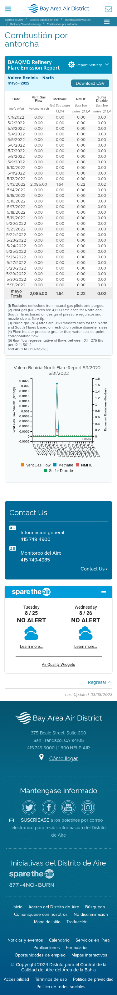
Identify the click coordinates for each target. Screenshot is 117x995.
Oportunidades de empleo (40, 955)
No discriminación (91, 914)
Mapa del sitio (47, 922)
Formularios (77, 947)
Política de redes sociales (61, 987)
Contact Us (93, 568)
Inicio (17, 907)
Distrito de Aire (14, 20)
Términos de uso (51, 979)
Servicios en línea (93, 940)
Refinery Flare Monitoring (25, 24)
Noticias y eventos (25, 940)
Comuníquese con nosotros (41, 914)
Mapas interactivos (89, 955)
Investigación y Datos (77, 20)
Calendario (59, 940)
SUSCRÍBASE (35, 820)
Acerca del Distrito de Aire (53, 907)
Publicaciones (46, 947)
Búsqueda (95, 907)
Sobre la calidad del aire (44, 20)
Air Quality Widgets (58, 664)
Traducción (77, 922)
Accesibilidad (16, 979)
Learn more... (31, 646)
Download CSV (90, 83)
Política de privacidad (93, 979)
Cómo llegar (63, 758)
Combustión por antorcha (62, 24)
